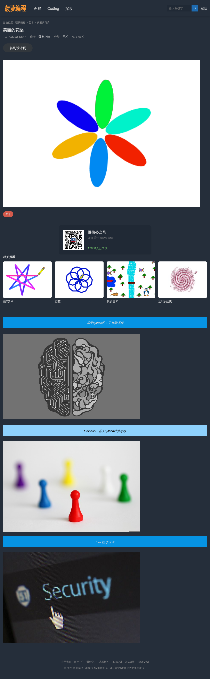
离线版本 (104, 661)
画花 (57, 301)
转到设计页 (18, 47)
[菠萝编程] (15, 8)
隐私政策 (130, 661)
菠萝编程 (20, 22)
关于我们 (66, 661)
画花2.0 (8, 301)
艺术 (31, 22)
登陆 (204, 8)
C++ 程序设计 (105, 542)
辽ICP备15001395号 (96, 668)
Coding (53, 8)
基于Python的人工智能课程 (105, 322)
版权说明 (117, 661)
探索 (69, 8)
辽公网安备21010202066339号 (127, 668)
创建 (37, 8)
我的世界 (112, 301)
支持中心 (79, 661)
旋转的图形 (165, 301)
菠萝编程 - (79, 668)
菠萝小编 (44, 36)
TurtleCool (143, 661)
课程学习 (91, 661)
